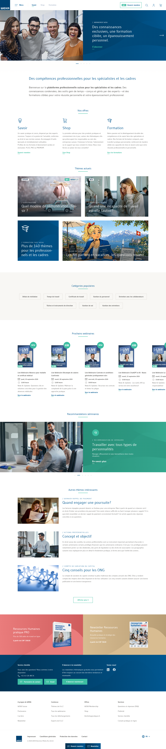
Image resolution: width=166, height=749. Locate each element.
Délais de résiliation (29, 297)
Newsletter (22, 721)
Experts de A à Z (57, 721)
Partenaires (22, 711)
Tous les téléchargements (60, 716)
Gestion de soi (87, 306)
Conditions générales (48, 736)
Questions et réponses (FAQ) (128, 706)
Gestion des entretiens (111, 306)
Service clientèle (124, 716)
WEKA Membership (91, 706)
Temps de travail (53, 297)
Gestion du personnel (101, 297)
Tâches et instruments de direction (60, 306)
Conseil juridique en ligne (127, 721)
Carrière (21, 716)
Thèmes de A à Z (57, 706)
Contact (84, 736)
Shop (42, 5)
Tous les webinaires (58, 711)
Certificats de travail (76, 297)
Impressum (31, 736)
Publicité (121, 711)
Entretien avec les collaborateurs (131, 297)
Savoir (34, 5)
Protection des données (69, 736)
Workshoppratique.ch (92, 716)
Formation (52, 5)
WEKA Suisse (22, 706)
